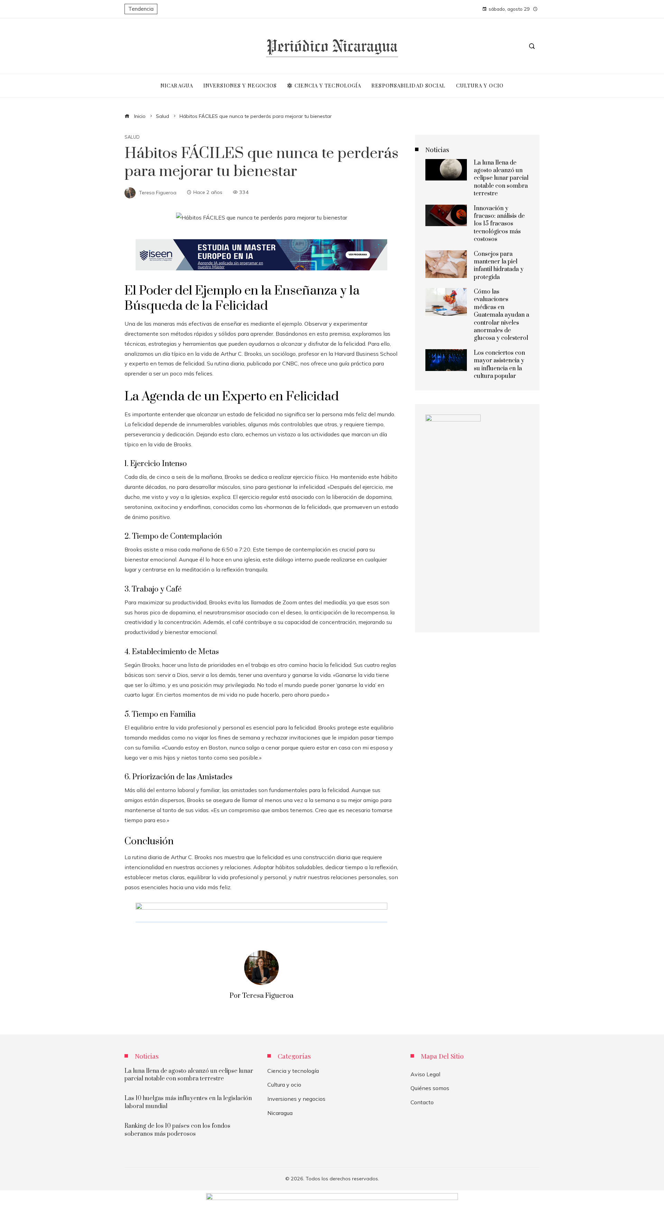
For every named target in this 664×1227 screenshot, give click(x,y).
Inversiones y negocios (296, 1098)
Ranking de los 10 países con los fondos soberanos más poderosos (177, 1129)
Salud (132, 137)
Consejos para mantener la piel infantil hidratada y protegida (499, 265)
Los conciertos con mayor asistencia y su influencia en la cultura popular (499, 364)
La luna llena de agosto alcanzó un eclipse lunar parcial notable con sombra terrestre (501, 178)
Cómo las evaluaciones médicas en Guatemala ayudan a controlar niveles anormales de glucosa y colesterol (501, 315)
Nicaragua (280, 1112)
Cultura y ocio (284, 1084)
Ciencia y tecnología (293, 1070)
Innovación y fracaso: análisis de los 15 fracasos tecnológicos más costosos (499, 224)
